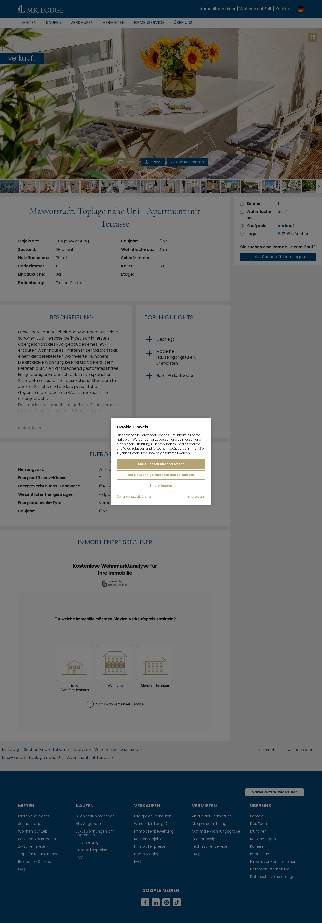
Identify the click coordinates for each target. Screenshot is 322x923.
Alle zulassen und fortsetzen (161, 464)
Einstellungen (161, 485)
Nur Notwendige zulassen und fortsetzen (161, 475)
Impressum (196, 496)
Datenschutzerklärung (134, 496)
